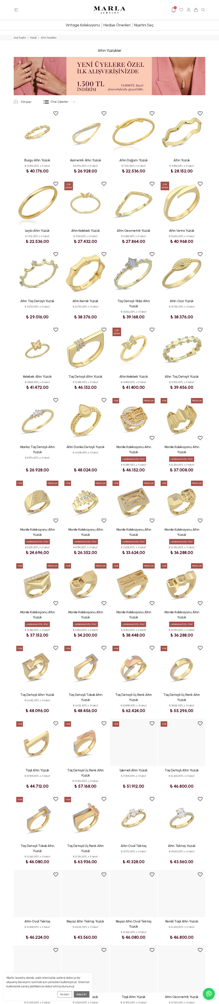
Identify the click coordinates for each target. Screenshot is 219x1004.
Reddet (64, 994)
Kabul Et (82, 994)
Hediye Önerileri (117, 25)
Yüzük (33, 37)
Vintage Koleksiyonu (83, 25)
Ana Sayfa (20, 37)
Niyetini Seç (144, 25)
